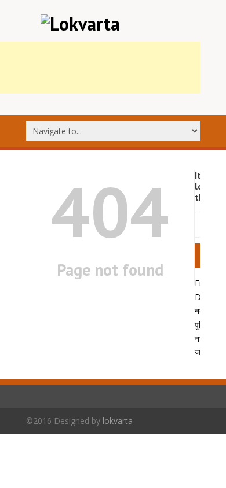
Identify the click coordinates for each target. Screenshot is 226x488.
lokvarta (118, 420)
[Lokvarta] (80, 24)
